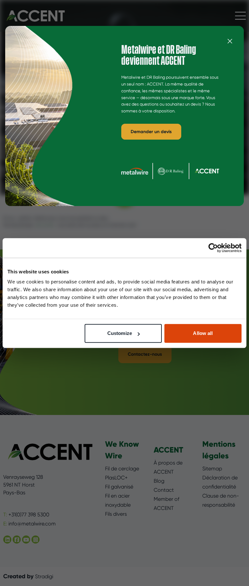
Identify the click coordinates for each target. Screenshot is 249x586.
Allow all (203, 333)
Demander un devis (151, 131)
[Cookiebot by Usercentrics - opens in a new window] (213, 248)
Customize (119, 333)
